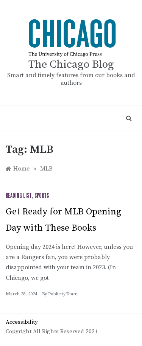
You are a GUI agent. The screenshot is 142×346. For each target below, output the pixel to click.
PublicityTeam (63, 294)
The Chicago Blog (71, 64)
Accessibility (22, 322)
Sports (41, 196)
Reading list (19, 196)
